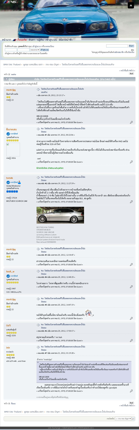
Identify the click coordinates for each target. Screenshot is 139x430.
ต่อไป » (132, 70)
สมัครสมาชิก (119, 52)
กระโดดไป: (111, 418)
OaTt (8, 325)
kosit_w (10, 271)
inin (8, 348)
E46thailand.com (70, 427)
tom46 (9, 178)
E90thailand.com (85, 427)
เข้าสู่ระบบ (37, 46)
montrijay (11, 90)
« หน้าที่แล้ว (124, 70)
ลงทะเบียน (49, 46)
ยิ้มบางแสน (11, 129)
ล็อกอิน (131, 52)
